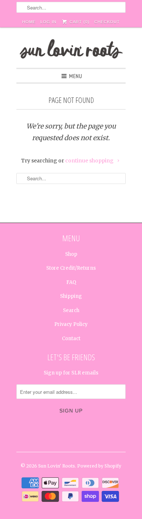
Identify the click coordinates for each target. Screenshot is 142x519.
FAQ (71, 282)
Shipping (71, 296)
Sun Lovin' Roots (56, 466)
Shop (71, 254)
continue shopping (90, 160)
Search (71, 310)
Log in (48, 22)
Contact (71, 338)
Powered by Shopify (99, 466)
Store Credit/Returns (71, 268)
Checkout (107, 22)
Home (29, 22)
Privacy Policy (71, 324)
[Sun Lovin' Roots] (71, 50)
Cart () (78, 22)
